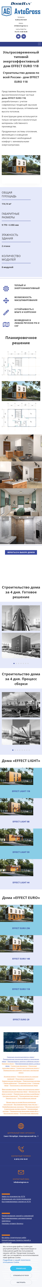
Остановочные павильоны (29, 1113)
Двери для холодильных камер (28, 1089)
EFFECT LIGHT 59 (21, 852)
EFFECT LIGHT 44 (21, 882)
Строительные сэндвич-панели (15, 1109)
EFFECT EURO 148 (21, 958)
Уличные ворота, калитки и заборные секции (23, 1061)
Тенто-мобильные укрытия (27, 1098)
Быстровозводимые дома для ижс (25, 1104)
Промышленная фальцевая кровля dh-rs (24, 1111)
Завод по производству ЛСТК (13, 1196)
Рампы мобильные (10, 1083)
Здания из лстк (11, 1098)
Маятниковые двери (9, 1089)
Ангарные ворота (10, 1076)
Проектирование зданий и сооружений (17, 1216)
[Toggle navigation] (39, 44)
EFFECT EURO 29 (21, 1019)
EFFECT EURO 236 (21, 928)
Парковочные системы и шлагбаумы (26, 1094)
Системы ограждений (10, 1096)
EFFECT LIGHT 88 (21, 821)
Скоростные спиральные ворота (27, 1068)
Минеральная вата (32, 1107)
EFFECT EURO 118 (21, 989)
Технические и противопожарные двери (24, 1085)
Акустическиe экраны (11, 1113)
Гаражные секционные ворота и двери (20, 1057)
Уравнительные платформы (11, 1081)
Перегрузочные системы (31, 1081)
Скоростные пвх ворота (19, 1066)
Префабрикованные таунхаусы (13, 1107)
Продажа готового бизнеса (12, 1223)
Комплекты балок (8, 1064)
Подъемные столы (24, 1083)
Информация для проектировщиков (16, 1199)
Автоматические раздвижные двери (14, 1092)
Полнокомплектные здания (28, 1096)
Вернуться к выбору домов (21, 552)
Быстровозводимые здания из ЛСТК (16, 1201)
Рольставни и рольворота (25, 1079)
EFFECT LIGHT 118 (21, 791)
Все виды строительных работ (14, 1237)
